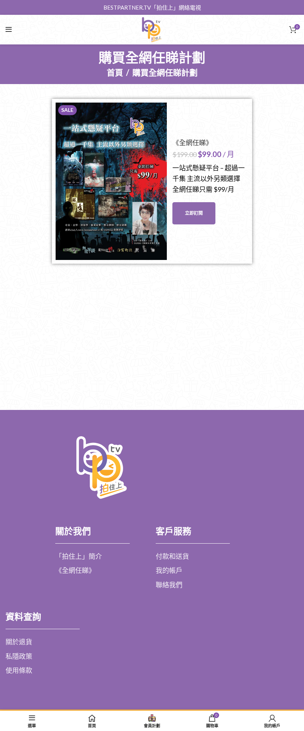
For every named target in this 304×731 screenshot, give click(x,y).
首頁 (115, 73)
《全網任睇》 (192, 142)
